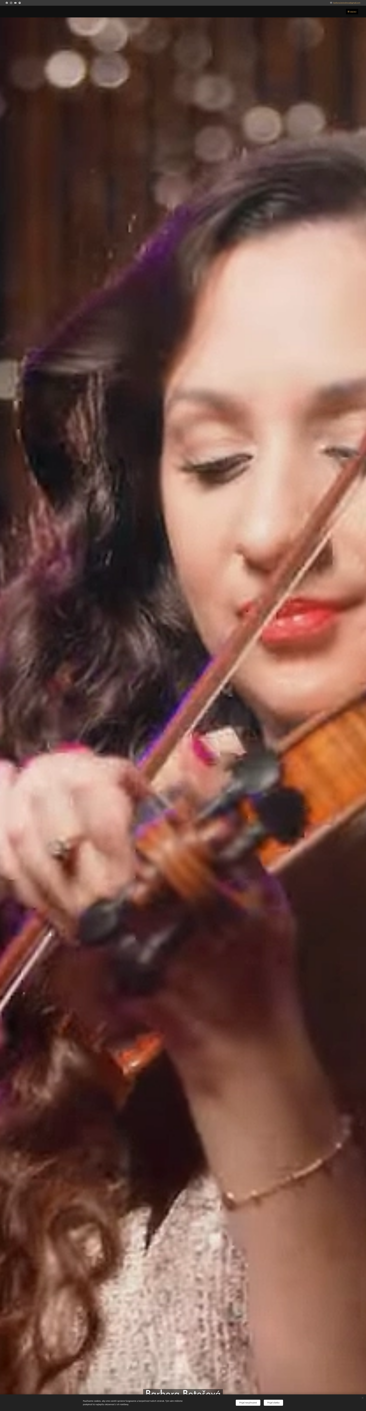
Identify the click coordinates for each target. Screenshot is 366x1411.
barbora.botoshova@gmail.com (346, 2)
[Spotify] (19, 2)
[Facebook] (7, 2)
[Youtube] (15, 2)
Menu (353, 12)
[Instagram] (11, 2)
